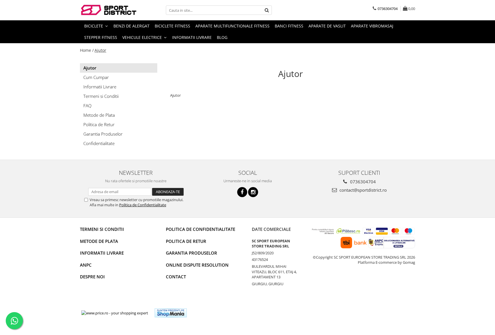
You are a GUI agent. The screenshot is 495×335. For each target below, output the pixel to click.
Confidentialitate (99, 143)
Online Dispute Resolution (197, 265)
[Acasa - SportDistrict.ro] (108, 10)
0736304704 (362, 182)
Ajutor (100, 50)
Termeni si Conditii (101, 96)
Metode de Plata (99, 115)
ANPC (86, 265)
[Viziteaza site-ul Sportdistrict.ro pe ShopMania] (171, 312)
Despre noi (92, 277)
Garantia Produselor (103, 134)
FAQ (87, 105)
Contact (176, 277)
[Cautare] (267, 10)
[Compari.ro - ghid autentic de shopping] (212, 313)
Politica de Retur (99, 124)
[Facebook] (242, 192)
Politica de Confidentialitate (142, 204)
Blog (222, 37)
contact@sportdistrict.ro (362, 190)
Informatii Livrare (192, 37)
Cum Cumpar (96, 77)
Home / (87, 50)
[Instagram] (253, 192)
